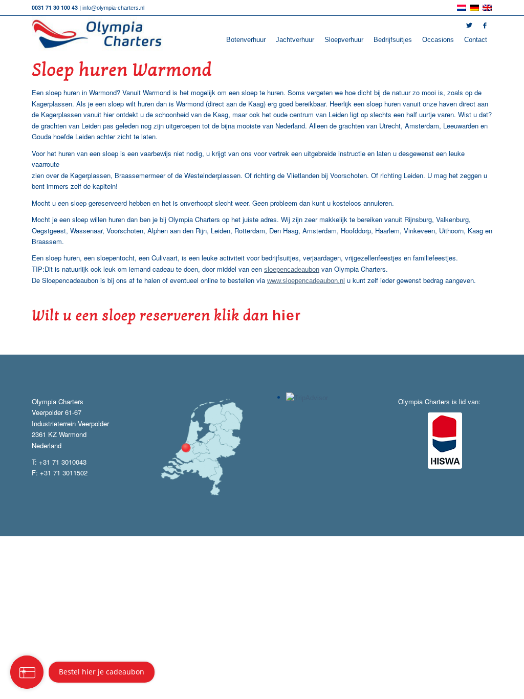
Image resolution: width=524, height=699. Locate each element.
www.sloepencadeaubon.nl (306, 281)
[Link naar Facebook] (484, 25)
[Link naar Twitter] (469, 25)
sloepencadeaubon (291, 269)
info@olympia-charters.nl (113, 8)
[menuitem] (246, 40)
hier (286, 315)
